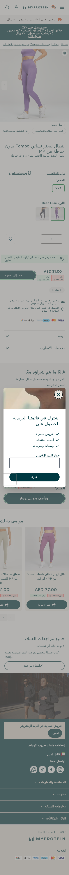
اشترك (34, 477)
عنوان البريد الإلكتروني (47, 455)
